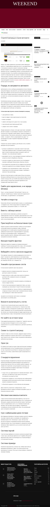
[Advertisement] (25, 18)
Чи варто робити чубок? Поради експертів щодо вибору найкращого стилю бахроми (11, 476)
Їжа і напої (39, 29)
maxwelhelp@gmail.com (27, 500)
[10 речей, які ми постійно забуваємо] (41, 88)
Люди (44, 29)
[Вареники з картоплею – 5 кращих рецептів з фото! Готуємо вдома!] (20, 470)
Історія (24, 29)
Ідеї (35, 29)
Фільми (3, 29)
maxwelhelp (36, 52)
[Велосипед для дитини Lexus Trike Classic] (41, 59)
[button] (47, 29)
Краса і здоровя (30, 29)
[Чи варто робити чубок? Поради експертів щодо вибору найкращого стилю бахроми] (3, 475)
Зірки (7, 29)
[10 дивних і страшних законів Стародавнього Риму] (41, 44)
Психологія (19, 29)
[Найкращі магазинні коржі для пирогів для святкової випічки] (3, 469)
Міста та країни (12, 29)
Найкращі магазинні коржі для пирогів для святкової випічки (11, 469)
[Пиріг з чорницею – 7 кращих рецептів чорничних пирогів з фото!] (20, 477)
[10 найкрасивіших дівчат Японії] (41, 73)
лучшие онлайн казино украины (22, 80)
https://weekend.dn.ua (12, 505)
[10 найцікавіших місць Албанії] (20, 485)
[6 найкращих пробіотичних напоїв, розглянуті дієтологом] (41, 103)
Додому (2, 36)
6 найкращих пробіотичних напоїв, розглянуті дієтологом (41, 109)
